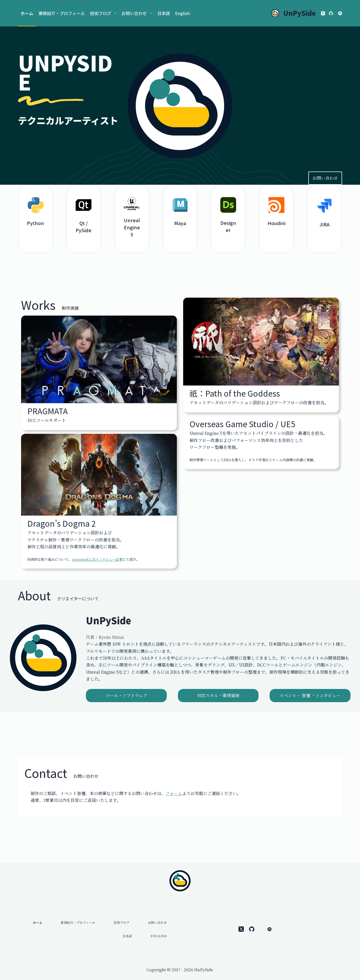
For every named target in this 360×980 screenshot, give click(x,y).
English (182, 13)
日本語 (163, 13)
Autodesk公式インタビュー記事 (97, 559)
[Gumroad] (340, 13)
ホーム (27, 13)
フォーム (174, 793)
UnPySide (299, 13)
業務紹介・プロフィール (61, 13)
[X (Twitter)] (323, 13)
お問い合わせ (134, 13)
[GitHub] (331, 13)
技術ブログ (100, 13)
